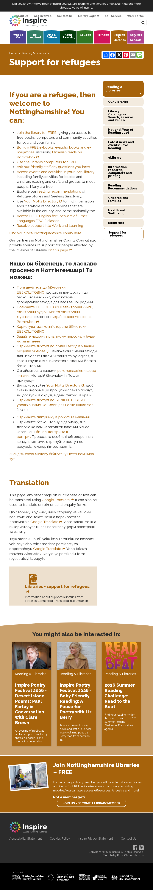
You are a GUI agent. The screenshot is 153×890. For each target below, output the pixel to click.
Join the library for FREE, (37, 133)
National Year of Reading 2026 (120, 131)
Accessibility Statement (25, 838)
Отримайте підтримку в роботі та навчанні (53, 417)
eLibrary (114, 157)
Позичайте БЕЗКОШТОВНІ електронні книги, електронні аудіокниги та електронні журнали (55, 312)
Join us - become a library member (91, 803)
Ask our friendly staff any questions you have (53, 167)
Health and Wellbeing (116, 212)
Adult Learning (69, 36)
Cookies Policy (60, 838)
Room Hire (116, 223)
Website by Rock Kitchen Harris (122, 855)
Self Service (113, 16)
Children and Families (118, 199)
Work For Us (135, 16)
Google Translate (56, 500)
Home (13, 53)
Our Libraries (118, 102)
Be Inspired (35, 36)
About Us (22, 16)
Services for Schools (136, 37)
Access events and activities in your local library (55, 172)
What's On (18, 36)
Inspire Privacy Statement (95, 838)
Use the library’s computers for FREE (47, 162)
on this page (58, 250)
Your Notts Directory (41, 201)
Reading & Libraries (119, 37)
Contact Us (65, 16)
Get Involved (42, 16)
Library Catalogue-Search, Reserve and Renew (120, 116)
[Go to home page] (28, 20)
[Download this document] (32, 580)
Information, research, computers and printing (120, 171)
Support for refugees (117, 234)
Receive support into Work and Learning (50, 225)
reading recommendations (59, 191)
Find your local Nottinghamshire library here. (46, 233)
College (85, 34)
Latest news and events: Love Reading (121, 145)
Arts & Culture (51, 36)
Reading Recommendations (122, 187)
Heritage (103, 34)
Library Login (87, 16)
